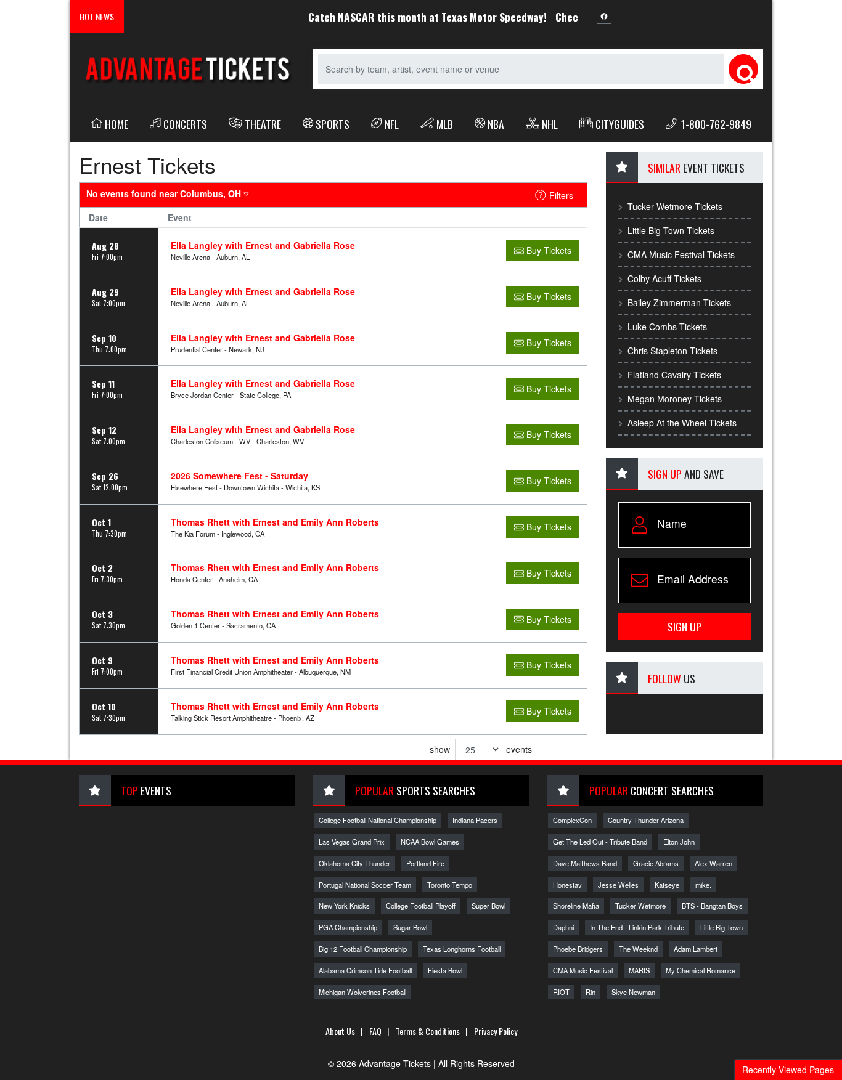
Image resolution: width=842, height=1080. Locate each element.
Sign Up (684, 627)
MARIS (639, 970)
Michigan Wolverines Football (362, 992)
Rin (590, 992)
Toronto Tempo (449, 885)
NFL (392, 124)
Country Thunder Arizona (646, 820)
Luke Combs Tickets (667, 326)
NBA (496, 124)
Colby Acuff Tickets (664, 278)
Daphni (563, 927)
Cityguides (619, 124)
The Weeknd (638, 949)
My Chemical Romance (700, 970)
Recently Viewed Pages (788, 1069)
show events (481, 749)
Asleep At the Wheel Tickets (682, 422)
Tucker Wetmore (640, 906)
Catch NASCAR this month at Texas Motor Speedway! (412, 17)
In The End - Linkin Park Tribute (637, 927)
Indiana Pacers (474, 820)
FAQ (375, 1031)
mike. (703, 885)
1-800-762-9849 (715, 124)
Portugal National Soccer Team (365, 885)
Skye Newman (633, 992)
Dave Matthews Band (585, 863)
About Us (340, 1031)
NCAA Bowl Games (430, 842)
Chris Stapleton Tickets (672, 350)
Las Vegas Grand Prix (352, 842)
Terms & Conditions (428, 1031)
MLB (444, 124)
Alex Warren (713, 863)
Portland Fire (425, 863)
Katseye (667, 885)
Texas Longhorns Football (462, 949)
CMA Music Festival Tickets (681, 254)
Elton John (679, 842)
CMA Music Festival (583, 970)
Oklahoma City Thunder (354, 863)
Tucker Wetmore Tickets (674, 206)
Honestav (567, 885)
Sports (332, 124)
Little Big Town (721, 927)
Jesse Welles (618, 885)
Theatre (263, 124)
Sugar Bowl (410, 927)
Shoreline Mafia (576, 906)
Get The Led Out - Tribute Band (600, 842)
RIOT (561, 992)
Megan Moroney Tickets (674, 398)
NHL (550, 124)
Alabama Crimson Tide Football (365, 970)
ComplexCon (572, 820)
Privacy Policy (495, 1031)
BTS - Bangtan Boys (712, 906)
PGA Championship (348, 927)
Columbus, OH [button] (164, 193)
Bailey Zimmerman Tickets (679, 302)
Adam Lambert (695, 949)
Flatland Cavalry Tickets (674, 374)
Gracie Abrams (656, 863)
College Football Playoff (421, 906)
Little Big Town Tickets (670, 230)
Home (116, 124)
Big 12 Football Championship (363, 949)
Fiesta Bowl (445, 970)
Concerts (185, 124)
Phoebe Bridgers (578, 949)
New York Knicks (344, 906)
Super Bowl (488, 906)
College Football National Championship (377, 820)
